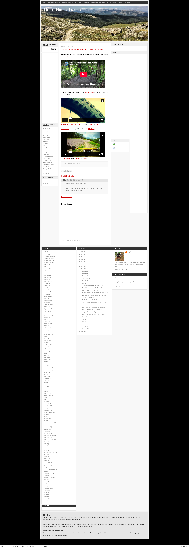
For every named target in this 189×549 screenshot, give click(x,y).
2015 (82, 259)
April (83, 321)
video (79, 165)
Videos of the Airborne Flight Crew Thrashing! (82, 49)
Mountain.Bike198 (48, 156)
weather (46, 498)
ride (45, 424)
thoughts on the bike (49, 467)
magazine (46, 378)
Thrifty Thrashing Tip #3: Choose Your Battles (94, 300)
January (84, 328)
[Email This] (62, 171)
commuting (47, 292)
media (45, 380)
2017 (82, 256)
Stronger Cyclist (47, 169)
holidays (46, 349)
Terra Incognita (47, 171)
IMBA (44, 145)
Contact (127, 2)
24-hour (46, 254)
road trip (46, 431)
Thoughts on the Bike (82, 2)
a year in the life (48, 258)
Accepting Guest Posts (88, 297)
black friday (47, 281)
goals (45, 332)
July (83, 283)
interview (46, 361)
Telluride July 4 (66, 158)
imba (45, 355)
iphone (46, 363)
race (45, 416)
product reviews (48, 412)
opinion (46, 399)
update (46, 492)
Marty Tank (46, 154)
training (46, 481)
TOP (187, 546)
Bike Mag (45, 131)
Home (43, 2)
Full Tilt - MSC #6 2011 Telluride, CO (73, 124)
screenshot (47, 433)
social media (47, 448)
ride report (47, 427)
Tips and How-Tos (67, 2)
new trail (46, 384)
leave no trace (48, 368)
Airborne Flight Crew (98, 2)
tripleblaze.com (48, 490)
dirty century (47, 309)
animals (46, 264)
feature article (47, 323)
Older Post (105, 238)
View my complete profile (121, 269)
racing (45, 420)
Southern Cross (48, 454)
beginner (46, 268)
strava (45, 458)
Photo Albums (111, 2)
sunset (46, 460)
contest (46, 294)
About (120, 2)
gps (45, 336)
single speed (47, 437)
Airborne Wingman (67, 57)
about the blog (48, 260)
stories (46, 456)
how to (46, 351)
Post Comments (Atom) (74, 240)
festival (46, 325)
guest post (47, 344)
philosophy (47, 408)
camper (46, 283)
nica (45, 391)
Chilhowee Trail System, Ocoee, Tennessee (93, 307)
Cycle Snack (46, 137)
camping (46, 285)
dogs (45, 313)
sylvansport (47, 465)
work (45, 500)
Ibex (45, 353)
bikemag (46, 279)
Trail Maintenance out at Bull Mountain (92, 288)
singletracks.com (48, 439)
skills (45, 444)
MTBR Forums (47, 158)
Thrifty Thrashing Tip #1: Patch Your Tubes (93, 314)
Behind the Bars (47, 129)
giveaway (46, 330)
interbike (46, 359)
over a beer (47, 405)
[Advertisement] (49, 87)
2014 (82, 261)
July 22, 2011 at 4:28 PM (75, 180)
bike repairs (47, 275)
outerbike (46, 401)
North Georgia (48, 395)
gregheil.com (47, 340)
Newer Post (64, 238)
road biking (47, 429)
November (85, 273)
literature (46, 372)
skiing (45, 441)
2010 (82, 331)
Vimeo (98, 124)
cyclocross (47, 302)
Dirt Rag (46, 306)
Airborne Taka (89, 92)
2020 (82, 254)
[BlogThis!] (64, 171)
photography (47, 410)
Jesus (45, 365)
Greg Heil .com (47, 183)
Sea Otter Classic (48, 435)
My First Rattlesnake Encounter (90, 290)
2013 (45, 252)
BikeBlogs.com (47, 135)
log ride (46, 374)
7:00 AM (77, 163)
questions (46, 414)
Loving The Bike (47, 152)
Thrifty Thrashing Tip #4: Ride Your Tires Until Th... (95, 292)
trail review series (48, 477)
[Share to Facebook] (68, 171)
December (85, 271)
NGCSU (46, 389)
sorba (45, 450)
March (84, 324)
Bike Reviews (46, 133)
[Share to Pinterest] (71, 171)
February (84, 326)
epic (45, 319)
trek (45, 486)
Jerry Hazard (46, 147)
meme (45, 382)
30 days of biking (48, 256)
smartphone (47, 446)
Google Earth (47, 334)
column (46, 290)
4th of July (91, 129)
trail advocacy (48, 473)
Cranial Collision (48, 296)
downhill (46, 317)
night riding (47, 393)
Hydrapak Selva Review (88, 304)
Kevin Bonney (47, 150)
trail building (47, 475)
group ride (46, 342)
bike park (46, 273)
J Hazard (91, 124)
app (45, 266)
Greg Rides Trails (62, 9)
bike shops (47, 277)
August (84, 280)
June (83, 316)
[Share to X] (66, 171)
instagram (46, 357)
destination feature (49, 304)
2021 (82, 252)
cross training (47, 300)
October (84, 276)
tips (45, 471)
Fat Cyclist (46, 141)
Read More (118, 286)
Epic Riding (46, 139)
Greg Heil (129, 252)
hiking (45, 346)
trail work (46, 479)
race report (47, 418)
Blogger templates (7, 546)
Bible (45, 270)
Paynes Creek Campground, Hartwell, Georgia (94, 302)
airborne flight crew (72, 165)
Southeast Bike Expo (49, 452)
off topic (46, 397)
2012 (82, 266)
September (85, 278)
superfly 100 (47, 462)
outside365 (47, 403)
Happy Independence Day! (89, 312)
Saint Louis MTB (47, 162)
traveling (46, 484)
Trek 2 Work (46, 173)
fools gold (46, 327)
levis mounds (47, 370)
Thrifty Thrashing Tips (50, 469)
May (83, 319)
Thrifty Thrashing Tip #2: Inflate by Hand (92, 309)
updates (46, 494)
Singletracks (46, 166)
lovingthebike (47, 376)
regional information (49, 422)
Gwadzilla (45, 143)
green (45, 338)
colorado (46, 287)
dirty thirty (46, 311)
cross (45, 298)
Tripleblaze (47, 488)
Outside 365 (46, 181)
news (45, 387)
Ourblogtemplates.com (37, 546)
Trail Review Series (54, 2)
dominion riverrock (49, 315)
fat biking (46, 321)
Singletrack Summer (48, 164)
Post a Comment (66, 197)
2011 (82, 268)
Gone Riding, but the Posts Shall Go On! (92, 285)
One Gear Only (47, 160)
